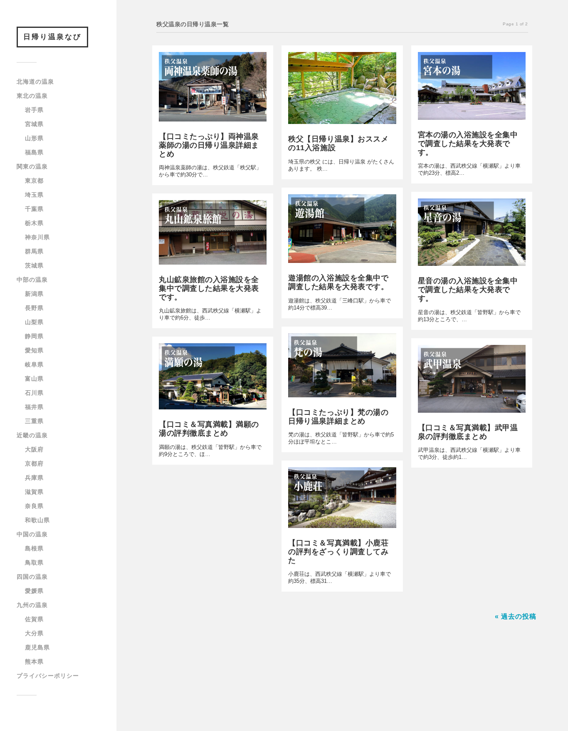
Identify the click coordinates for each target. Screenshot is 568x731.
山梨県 (34, 322)
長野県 (34, 308)
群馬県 (34, 251)
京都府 (34, 463)
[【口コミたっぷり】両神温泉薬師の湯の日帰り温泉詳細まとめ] (213, 89)
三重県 (34, 421)
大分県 (34, 633)
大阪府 (34, 449)
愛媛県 (34, 590)
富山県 (34, 378)
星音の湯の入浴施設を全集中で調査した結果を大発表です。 (468, 289)
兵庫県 (34, 477)
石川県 (34, 392)
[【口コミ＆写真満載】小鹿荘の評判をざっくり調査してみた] (342, 499)
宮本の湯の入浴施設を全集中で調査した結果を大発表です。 (468, 143)
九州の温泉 (32, 605)
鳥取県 (34, 562)
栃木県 (34, 223)
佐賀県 (34, 619)
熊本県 (34, 661)
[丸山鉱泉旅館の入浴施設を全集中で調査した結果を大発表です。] (213, 234)
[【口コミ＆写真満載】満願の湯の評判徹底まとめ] (213, 378)
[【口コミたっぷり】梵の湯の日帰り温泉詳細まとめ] (342, 367)
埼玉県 (34, 194)
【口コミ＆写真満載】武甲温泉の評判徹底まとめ (468, 432)
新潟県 (34, 293)
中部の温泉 (32, 279)
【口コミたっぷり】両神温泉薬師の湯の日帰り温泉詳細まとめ (209, 145)
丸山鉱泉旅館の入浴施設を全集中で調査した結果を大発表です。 (209, 288)
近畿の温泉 (32, 435)
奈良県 (34, 506)
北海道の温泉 (35, 81)
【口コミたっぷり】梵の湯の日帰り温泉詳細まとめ (338, 416)
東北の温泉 (32, 95)
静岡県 (34, 336)
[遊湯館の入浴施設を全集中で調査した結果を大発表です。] (342, 230)
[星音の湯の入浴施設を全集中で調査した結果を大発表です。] (472, 234)
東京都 (34, 180)
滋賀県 (34, 491)
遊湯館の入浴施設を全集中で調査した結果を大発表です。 (338, 282)
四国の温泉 (32, 576)
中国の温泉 (32, 534)
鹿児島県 (37, 647)
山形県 (34, 138)
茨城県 (34, 265)
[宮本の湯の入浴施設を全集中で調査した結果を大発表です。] (472, 88)
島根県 (34, 548)
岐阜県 (34, 364)
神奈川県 (37, 237)
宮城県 (34, 124)
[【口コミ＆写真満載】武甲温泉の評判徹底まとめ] (472, 381)
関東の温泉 (32, 166)
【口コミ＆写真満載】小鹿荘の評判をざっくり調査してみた (338, 552)
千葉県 (34, 209)
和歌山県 (37, 520)
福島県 (34, 152)
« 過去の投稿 (515, 616)
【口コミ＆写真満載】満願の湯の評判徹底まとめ (209, 428)
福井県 (34, 407)
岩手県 (34, 110)
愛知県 (34, 350)
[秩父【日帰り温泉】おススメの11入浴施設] (342, 90)
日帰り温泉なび (52, 37)
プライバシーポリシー (48, 675)
